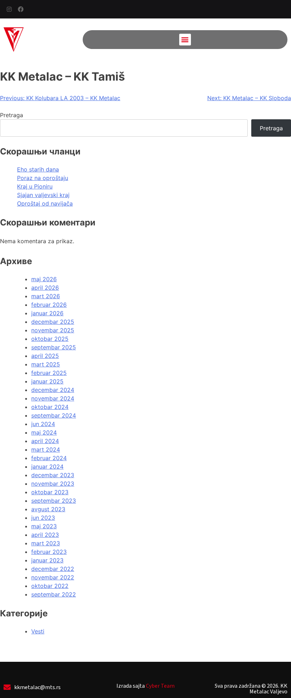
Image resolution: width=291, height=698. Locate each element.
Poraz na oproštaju (42, 177)
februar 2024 (49, 458)
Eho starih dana (38, 169)
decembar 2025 (52, 321)
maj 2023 (44, 526)
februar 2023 (49, 551)
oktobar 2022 (49, 585)
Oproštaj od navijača (45, 203)
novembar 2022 (52, 577)
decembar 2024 (52, 389)
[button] (185, 39)
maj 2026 (44, 279)
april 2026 (45, 287)
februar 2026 (49, 304)
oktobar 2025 (49, 338)
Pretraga (11, 115)
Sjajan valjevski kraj (43, 194)
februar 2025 (49, 372)
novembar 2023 (52, 483)
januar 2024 (47, 466)
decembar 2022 (52, 568)
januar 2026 (47, 313)
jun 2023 (43, 517)
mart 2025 (45, 364)
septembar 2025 (53, 347)
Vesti (37, 631)
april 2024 (45, 441)
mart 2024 (45, 449)
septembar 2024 (53, 415)
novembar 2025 (52, 330)
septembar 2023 (53, 500)
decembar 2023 (52, 475)
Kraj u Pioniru (35, 186)
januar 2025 (47, 381)
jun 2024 (43, 423)
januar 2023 (47, 560)
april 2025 (45, 355)
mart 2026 (45, 296)
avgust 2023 (48, 509)
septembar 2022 (53, 594)
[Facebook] (20, 9)
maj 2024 (44, 432)
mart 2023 (45, 543)
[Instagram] (9, 9)
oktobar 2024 (49, 406)
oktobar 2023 (49, 492)
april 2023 (45, 534)
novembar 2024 (52, 398)
